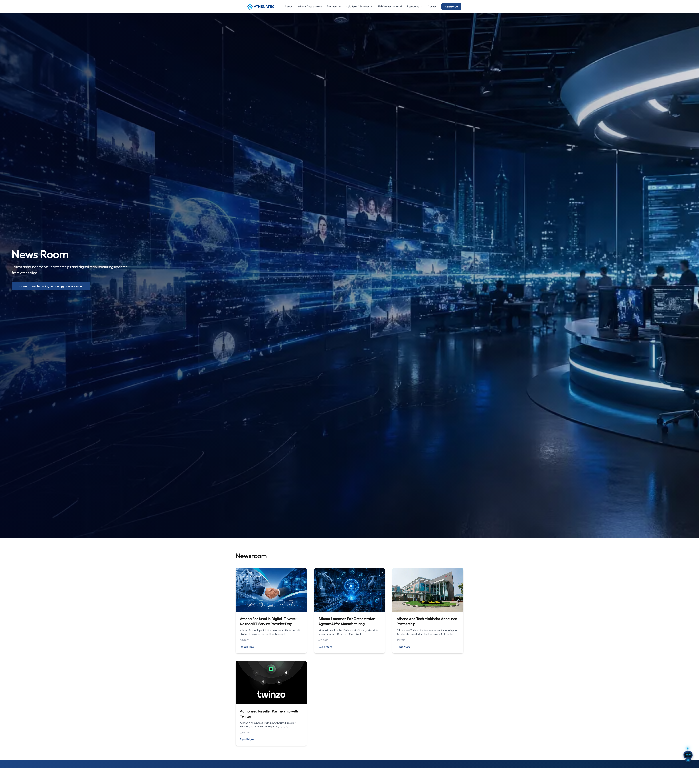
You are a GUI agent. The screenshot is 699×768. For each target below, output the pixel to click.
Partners (332, 6)
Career (432, 6)
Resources (413, 6)
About (288, 6)
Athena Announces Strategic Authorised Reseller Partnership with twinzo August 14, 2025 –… (268, 724)
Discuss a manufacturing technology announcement (50, 286)
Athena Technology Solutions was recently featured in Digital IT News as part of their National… (270, 632)
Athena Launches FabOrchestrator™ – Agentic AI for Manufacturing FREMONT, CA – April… (348, 632)
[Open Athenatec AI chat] (688, 757)
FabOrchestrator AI (390, 6)
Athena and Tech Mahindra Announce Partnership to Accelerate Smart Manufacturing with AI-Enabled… (427, 632)
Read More (247, 647)
